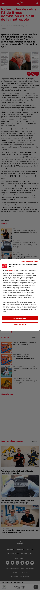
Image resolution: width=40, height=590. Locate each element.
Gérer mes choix (20, 324)
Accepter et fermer (20, 318)
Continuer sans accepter (29, 261)
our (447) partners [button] (11, 270)
